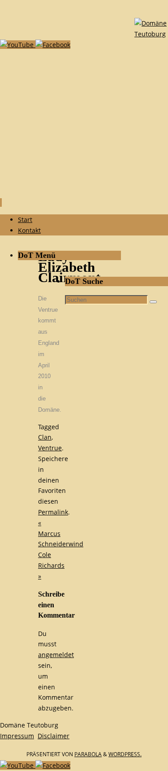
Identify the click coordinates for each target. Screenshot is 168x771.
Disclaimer (53, 736)
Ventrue (50, 448)
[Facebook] (52, 44)
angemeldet (56, 654)
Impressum (17, 736)
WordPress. (125, 754)
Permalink (53, 512)
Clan (45, 437)
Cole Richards (51, 565)
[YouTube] (17, 44)
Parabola (88, 754)
